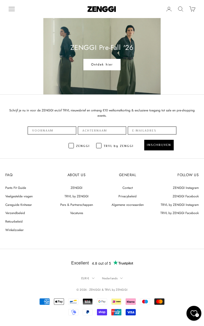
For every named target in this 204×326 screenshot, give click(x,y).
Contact (127, 187)
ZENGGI (76, 187)
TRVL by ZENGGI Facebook (179, 213)
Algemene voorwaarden (128, 204)
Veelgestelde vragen (19, 196)
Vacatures (76, 213)
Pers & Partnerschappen (76, 204)
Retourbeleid (14, 221)
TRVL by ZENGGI (76, 196)
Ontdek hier (102, 64)
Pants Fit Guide (15, 187)
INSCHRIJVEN (159, 145)
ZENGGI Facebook (186, 196)
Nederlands (109, 278)
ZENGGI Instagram (186, 187)
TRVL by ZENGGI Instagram (180, 204)
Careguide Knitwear (18, 204)
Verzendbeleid (15, 213)
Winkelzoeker (14, 230)
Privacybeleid (127, 196)
